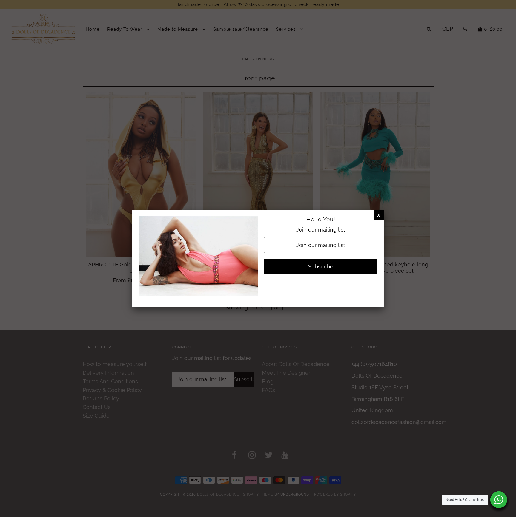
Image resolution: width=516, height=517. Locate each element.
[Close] (379, 215)
